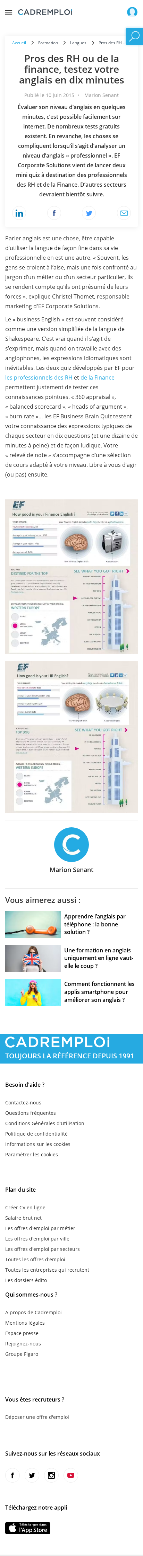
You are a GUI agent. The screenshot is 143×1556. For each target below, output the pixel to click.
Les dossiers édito (26, 1280)
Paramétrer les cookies (31, 1154)
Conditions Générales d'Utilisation (44, 1123)
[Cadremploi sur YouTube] (71, 1475)
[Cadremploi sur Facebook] (12, 1475)
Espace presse (22, 1333)
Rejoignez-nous (23, 1343)
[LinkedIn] (19, 213)
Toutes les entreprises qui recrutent (47, 1269)
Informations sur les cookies (37, 1144)
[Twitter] (89, 213)
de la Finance (98, 377)
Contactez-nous (23, 1102)
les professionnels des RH (39, 377)
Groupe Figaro (21, 1354)
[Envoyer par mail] (124, 213)
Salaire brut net (23, 1218)
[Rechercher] (134, 36)
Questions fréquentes (30, 1113)
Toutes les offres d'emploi (35, 1259)
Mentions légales (25, 1322)
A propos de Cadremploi (33, 1312)
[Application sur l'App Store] (27, 1528)
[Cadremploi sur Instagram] (51, 1475)
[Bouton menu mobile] (8, 10)
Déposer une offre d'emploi (37, 1417)
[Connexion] (132, 12)
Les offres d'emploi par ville (37, 1238)
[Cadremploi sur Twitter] (32, 1475)
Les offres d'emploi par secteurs (42, 1249)
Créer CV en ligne (25, 1207)
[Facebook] (54, 213)
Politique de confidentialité (36, 1133)
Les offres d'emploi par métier (40, 1228)
